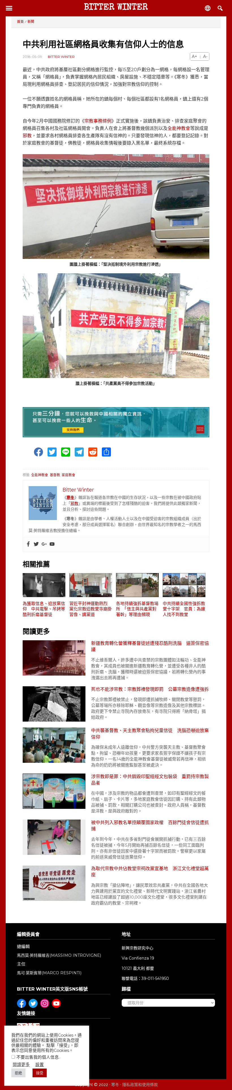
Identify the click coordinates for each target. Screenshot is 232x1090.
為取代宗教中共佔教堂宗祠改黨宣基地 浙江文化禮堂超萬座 (150, 871)
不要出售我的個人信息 (37, 1057)
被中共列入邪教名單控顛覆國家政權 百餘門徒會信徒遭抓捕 (150, 825)
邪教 (27, 135)
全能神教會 (178, 128)
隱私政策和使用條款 (140, 1084)
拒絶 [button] (18, 1073)
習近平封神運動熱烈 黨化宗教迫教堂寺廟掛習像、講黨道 (90, 609)
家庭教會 (68, 475)
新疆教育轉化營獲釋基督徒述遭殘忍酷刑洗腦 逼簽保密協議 (150, 646)
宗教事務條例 (97, 121)
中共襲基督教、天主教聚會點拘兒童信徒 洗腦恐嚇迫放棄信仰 (150, 733)
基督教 (55, 475)
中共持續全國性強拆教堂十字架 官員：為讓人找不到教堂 (184, 609)
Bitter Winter (116, 8)
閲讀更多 (21, 1064)
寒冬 (115, 1084)
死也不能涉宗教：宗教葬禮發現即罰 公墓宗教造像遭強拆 (150, 689)
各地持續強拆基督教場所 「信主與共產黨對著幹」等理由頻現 (137, 609)
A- (205, 56)
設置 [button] (39, 1064)
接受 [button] (39, 1073)
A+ (194, 56)
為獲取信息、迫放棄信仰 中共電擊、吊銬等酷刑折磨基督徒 (44, 609)
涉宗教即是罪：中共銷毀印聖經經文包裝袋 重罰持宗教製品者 (150, 779)
